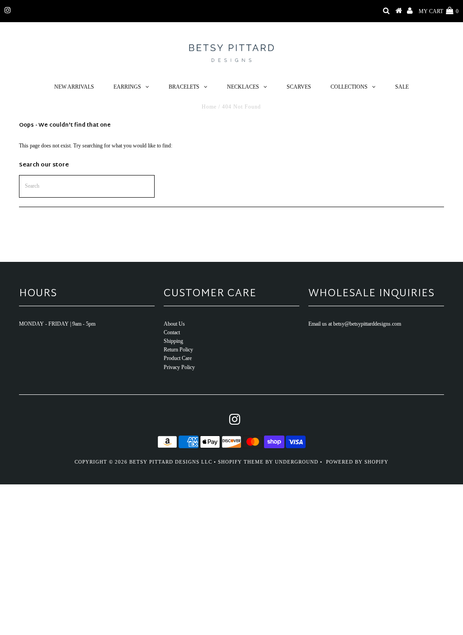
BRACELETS (184, 87)
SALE (402, 87)
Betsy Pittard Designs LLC (170, 461)
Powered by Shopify (357, 461)
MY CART (438, 11)
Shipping (173, 341)
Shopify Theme (241, 461)
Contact (172, 332)
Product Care (178, 358)
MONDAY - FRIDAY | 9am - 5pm (57, 324)
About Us (174, 324)
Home (209, 107)
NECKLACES (243, 87)
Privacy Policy (179, 367)
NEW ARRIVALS (74, 87)
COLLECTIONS (349, 87)
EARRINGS (127, 87)
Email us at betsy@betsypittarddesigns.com (354, 324)
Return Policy (178, 349)
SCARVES (299, 87)
